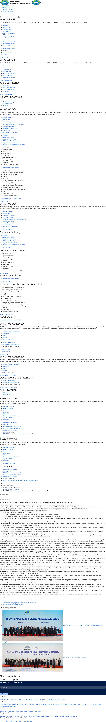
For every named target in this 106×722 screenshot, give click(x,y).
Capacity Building (7, 117)
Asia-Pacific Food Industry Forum (12, 198)
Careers (4, 410)
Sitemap (29, 721)
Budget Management (8, 126)
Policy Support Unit (8, 37)
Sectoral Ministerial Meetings (11, 489)
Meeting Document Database (11, 416)
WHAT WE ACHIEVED (8, 10)
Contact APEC (6, 45)
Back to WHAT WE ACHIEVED (8, 375)
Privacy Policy (13, 721)
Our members (6, 29)
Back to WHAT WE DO (6, 230)
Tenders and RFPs (7, 408)
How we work (6, 27)
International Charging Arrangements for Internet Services (19, 603)
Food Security (6, 130)
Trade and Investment (8, 121)
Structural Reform (7, 123)
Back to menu (4, 57)
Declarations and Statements (11, 332)
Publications (6, 119)
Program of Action (7, 601)
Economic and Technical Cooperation (13, 125)
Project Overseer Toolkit (9, 143)
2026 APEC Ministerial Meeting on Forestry (75, 657)
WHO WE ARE (6, 6)
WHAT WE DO (6, 8)
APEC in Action (6, 339)
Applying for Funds (8, 137)
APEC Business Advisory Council (11, 426)
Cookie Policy (22, 721)
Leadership (5, 40)
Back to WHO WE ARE (6, 80)
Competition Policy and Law (10, 168)
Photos (4, 337)
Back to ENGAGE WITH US (7, 464)
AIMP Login (5, 414)
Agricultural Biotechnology (10, 132)
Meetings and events (8, 406)
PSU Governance (7, 52)
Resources (5, 412)
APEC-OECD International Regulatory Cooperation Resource (20, 434)
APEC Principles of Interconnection (12, 604)
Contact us (5, 419)
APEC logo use (6, 424)
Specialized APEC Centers (9, 430)
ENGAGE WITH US (7, 11)
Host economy (6, 31)
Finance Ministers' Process (10, 128)
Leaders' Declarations (8, 342)
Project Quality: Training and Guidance (13, 144)
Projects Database (7, 418)
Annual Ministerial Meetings (10, 344)
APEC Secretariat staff (8, 42)
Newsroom (5, 333)
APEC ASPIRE (6, 351)
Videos (4, 335)
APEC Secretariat (7, 35)
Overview (5, 135)
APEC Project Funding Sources (11, 141)
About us (5, 25)
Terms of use (4, 721)
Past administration (8, 44)
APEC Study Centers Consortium (11, 428)
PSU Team (5, 54)
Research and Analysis (9, 48)
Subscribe (4, 694)
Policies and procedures (9, 423)
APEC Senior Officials (8, 33)
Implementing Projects (9, 139)
